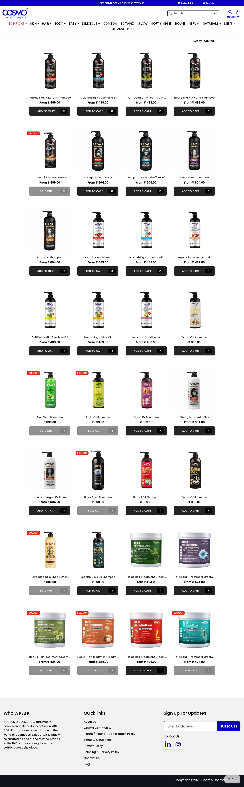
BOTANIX (127, 23)
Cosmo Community (97, 728)
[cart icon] (238, 12)
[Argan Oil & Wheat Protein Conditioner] (194, 230)
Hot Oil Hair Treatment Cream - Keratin (194, 657)
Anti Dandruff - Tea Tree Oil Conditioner (50, 337)
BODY (58, 23)
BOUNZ (180, 23)
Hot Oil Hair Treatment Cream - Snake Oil (146, 657)
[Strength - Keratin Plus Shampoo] (98, 150)
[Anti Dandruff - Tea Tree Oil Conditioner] (49, 310)
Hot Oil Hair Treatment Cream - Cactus (146, 577)
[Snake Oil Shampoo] (194, 470)
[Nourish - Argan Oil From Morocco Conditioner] (49, 470)
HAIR (45, 23)
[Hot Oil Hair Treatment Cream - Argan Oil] (98, 630)
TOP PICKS (16, 23)
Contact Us (92, 758)
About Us (90, 722)
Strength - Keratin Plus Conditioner (194, 417)
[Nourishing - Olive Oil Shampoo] (194, 70)
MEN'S (228, 23)
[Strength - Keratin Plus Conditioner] (194, 390)
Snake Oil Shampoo (194, 497)
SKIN (33, 23)
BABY (72, 23)
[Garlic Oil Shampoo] (194, 310)
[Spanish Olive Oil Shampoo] (98, 550)
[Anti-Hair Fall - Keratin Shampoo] (49, 70)
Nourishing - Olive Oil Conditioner (97, 337)
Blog (87, 764)
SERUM (194, 23)
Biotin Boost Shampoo (194, 177)
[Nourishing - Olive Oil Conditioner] (98, 310)
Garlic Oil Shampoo (194, 337)
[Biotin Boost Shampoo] (194, 150)
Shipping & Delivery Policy (101, 752)
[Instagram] (178, 744)
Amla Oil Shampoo (98, 417)
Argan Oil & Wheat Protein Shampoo (50, 177)
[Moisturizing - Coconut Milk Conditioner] (146, 230)
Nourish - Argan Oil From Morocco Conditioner (50, 497)
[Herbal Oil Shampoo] (146, 470)
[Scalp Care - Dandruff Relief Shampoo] (146, 150)
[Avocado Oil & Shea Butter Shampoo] (49, 550)
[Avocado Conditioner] (146, 310)
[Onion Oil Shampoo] (146, 390)
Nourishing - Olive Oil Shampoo (194, 97)
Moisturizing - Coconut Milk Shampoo (98, 98)
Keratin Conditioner (98, 257)
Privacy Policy (93, 746)
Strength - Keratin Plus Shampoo (98, 177)
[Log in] (229, 12)
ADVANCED (120, 29)
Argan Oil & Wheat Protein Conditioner (194, 257)
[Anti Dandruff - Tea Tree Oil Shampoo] (146, 70)
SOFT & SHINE (161, 23)
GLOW (142, 23)
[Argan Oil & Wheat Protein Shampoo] (49, 150)
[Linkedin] (168, 744)
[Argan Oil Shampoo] (49, 230)
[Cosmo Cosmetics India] (24, 13)
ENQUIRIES (233, 17)
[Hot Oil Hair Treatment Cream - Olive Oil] (49, 630)
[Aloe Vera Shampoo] (49, 390)
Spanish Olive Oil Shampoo (98, 577)
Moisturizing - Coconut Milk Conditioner (146, 257)
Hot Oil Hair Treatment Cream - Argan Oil (97, 657)
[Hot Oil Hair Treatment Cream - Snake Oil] (146, 630)
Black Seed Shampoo (98, 497)
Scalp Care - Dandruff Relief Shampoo (146, 177)
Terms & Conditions (98, 740)
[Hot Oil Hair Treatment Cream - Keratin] (194, 630)
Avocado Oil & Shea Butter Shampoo (49, 577)
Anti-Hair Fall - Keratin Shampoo (50, 97)
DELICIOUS (89, 23)
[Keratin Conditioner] (98, 230)
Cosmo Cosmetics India (220, 780)
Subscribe (228, 726)
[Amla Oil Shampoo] (98, 390)
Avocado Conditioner (146, 337)
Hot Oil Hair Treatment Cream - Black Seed (194, 577)
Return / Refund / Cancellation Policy (109, 734)
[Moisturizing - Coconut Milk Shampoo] (98, 70)
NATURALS (210, 23)
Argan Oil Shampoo (50, 257)
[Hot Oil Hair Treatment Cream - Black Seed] (194, 550)
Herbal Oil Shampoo (146, 497)
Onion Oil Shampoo (146, 417)
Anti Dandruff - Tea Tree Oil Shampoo (146, 98)
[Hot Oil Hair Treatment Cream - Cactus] (146, 550)
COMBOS (110, 23)
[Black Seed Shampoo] (98, 470)
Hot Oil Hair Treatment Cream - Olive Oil (49, 657)
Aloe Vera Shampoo (50, 417)
